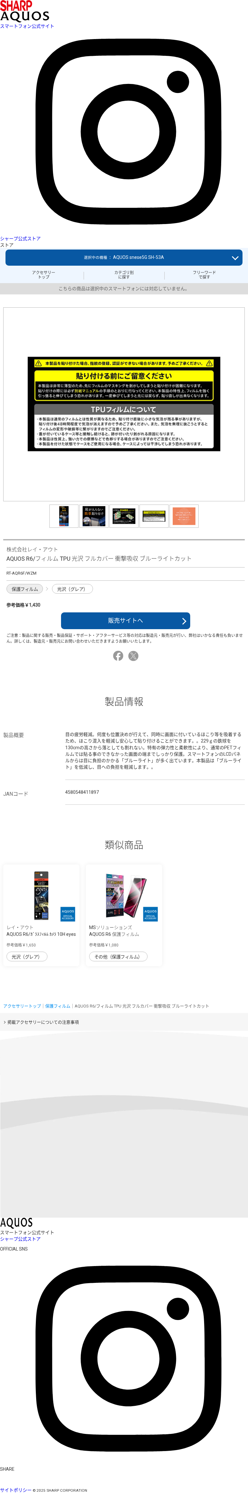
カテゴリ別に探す (124, 275)
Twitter (134, 655)
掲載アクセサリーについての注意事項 (43, 1022)
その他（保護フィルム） (118, 956)
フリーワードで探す (204, 275)
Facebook (119, 655)
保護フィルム (25, 589)
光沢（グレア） (72, 589)
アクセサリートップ (43, 275)
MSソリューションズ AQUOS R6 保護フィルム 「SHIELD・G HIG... (114, 934)
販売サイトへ (125, 620)
